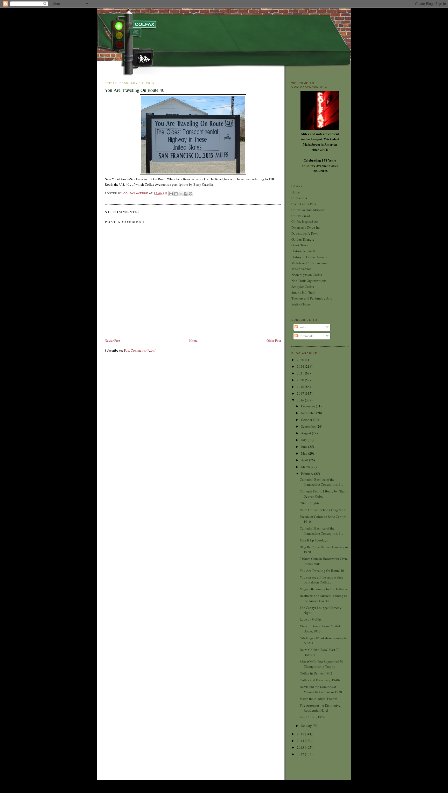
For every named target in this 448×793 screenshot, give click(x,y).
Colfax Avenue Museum (308, 209)
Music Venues (301, 268)
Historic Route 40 (303, 251)
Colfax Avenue (136, 193)
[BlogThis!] (175, 193)
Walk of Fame (301, 304)
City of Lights (309, 503)
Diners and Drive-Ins (305, 227)
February (307, 473)
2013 (301, 747)
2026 (301, 359)
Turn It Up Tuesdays (314, 540)
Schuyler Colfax (302, 286)
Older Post (274, 340)
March (306, 466)
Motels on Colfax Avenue (309, 263)
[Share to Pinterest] (190, 193)
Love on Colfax (311, 619)
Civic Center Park (303, 203)
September (309, 426)
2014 (301, 740)
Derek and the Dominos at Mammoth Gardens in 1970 (321, 689)
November (308, 413)
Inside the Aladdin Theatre (318, 698)
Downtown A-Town (304, 233)
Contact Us (299, 198)
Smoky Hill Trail (303, 292)
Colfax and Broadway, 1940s (320, 680)
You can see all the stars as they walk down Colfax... (322, 580)
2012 (301, 754)
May (304, 453)
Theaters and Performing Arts (311, 298)
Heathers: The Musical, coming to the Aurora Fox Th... (323, 598)
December (308, 406)
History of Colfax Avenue (309, 257)
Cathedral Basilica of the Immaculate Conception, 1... (321, 482)
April (305, 460)
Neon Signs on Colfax (306, 274)
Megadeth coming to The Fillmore (324, 589)
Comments (305, 335)
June (304, 446)
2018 (301, 386)
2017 (301, 393)
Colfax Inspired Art (304, 221)
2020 (301, 380)
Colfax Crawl (300, 215)
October (307, 419)
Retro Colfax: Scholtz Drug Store (323, 509)
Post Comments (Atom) (140, 350)
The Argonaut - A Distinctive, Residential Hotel (320, 708)
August (306, 433)
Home (193, 340)
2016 (301, 400)
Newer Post (112, 340)
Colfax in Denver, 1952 (316, 673)
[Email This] (170, 193)
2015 (301, 734)
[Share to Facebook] (185, 193)
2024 (301, 366)
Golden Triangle (302, 239)
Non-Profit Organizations (308, 280)
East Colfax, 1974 (312, 717)
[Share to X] (180, 193)
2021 (301, 373)
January (307, 725)
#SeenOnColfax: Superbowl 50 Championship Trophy (321, 664)
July (304, 439)
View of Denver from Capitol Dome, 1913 (320, 629)
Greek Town (299, 245)
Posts (302, 327)
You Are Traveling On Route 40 (322, 570)
